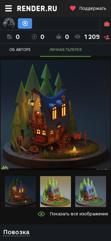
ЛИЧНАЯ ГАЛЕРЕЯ (65, 49)
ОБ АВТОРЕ (20, 49)
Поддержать (92, 8)
